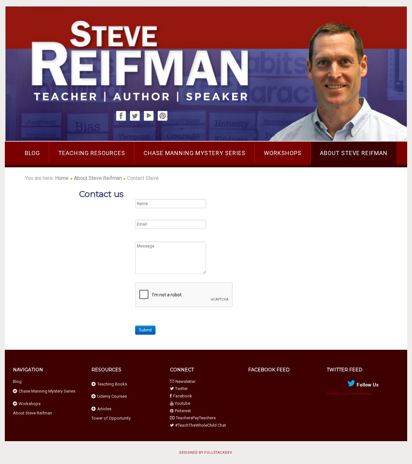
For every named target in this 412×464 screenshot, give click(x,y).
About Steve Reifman (354, 153)
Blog (32, 153)
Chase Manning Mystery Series (195, 153)
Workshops (283, 153)
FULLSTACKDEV (218, 452)
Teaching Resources (91, 153)
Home (62, 178)
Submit (145, 330)
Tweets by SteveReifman (349, 393)
